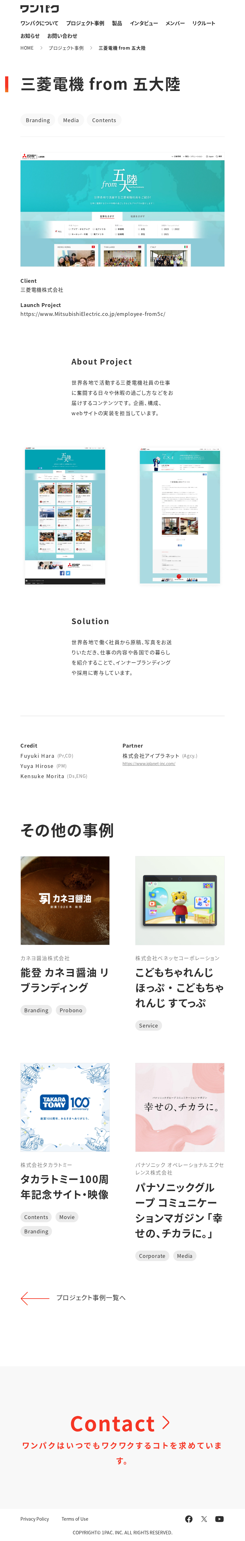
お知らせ (30, 35)
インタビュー (144, 23)
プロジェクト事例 (85, 23)
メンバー (175, 23)
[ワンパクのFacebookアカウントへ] (189, 1519)
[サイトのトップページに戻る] (39, 9)
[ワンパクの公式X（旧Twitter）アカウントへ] (204, 1519)
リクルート (203, 23)
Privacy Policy (34, 1519)
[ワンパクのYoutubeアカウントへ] (219, 1519)
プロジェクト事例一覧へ (91, 1297)
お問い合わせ (62, 35)
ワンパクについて (39, 23)
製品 (117, 23)
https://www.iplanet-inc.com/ (148, 763)
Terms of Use (75, 1519)
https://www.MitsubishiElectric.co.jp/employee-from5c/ (92, 313)
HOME (27, 48)
